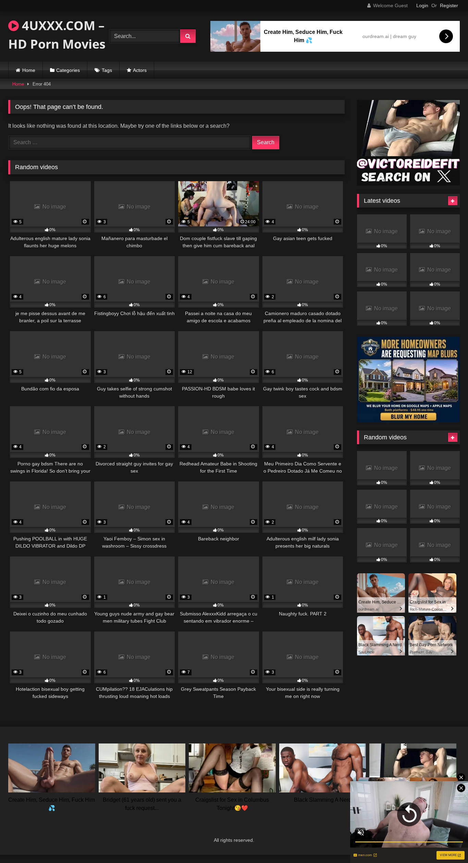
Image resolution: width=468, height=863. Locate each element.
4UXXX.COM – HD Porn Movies (57, 34)
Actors (140, 70)
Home (28, 70)
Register (449, 5)
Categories (68, 70)
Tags (107, 70)
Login (422, 5)
